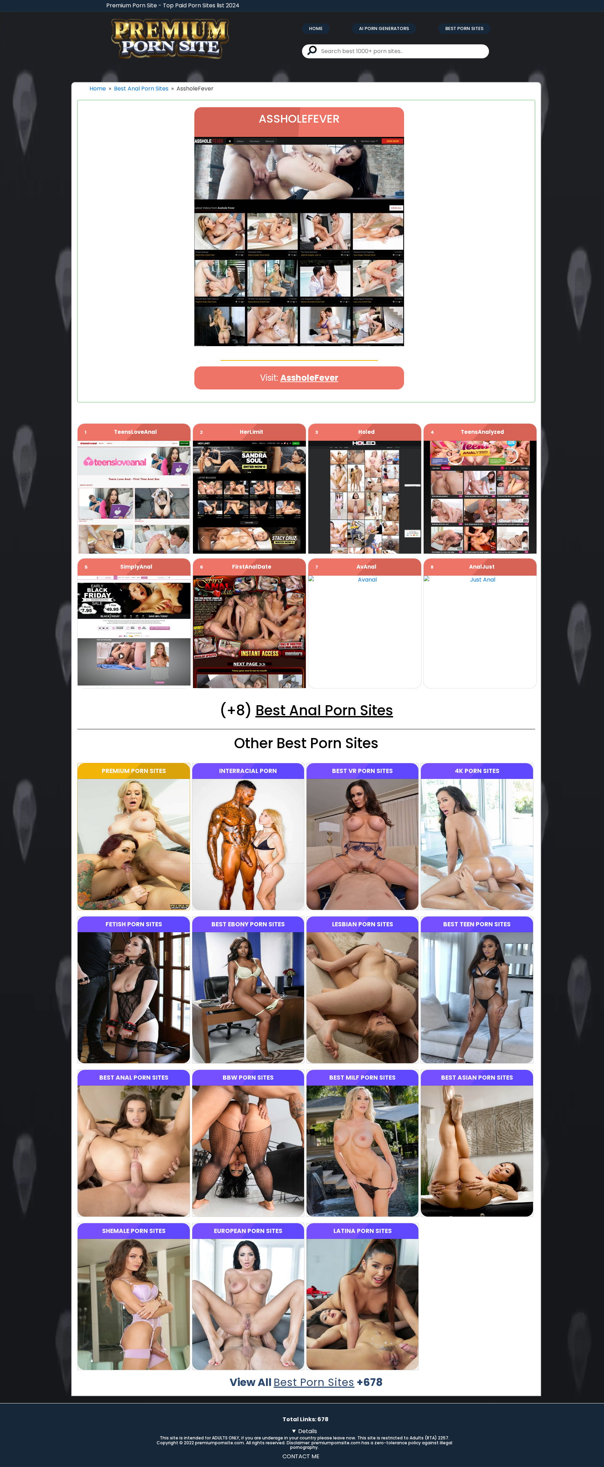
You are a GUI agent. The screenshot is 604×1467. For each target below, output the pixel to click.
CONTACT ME (300, 1456)
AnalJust (482, 566)
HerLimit (251, 432)
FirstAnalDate (251, 566)
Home (316, 28)
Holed (366, 432)
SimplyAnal (136, 566)
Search (312, 50)
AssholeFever (309, 378)
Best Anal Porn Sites (141, 89)
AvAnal (366, 566)
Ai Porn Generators (384, 28)
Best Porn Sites (464, 28)
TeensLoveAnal (135, 432)
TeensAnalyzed (482, 432)
